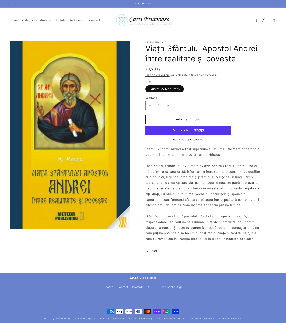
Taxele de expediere (157, 74)
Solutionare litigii (171, 287)
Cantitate (151, 97)
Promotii (138, 287)
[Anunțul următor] (275, 3)
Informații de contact (230, 318)
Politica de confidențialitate (144, 318)
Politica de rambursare (112, 318)
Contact (122, 287)
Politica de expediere (202, 318)
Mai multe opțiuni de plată (188, 139)
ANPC (151, 287)
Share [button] (154, 250)
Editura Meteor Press (164, 89)
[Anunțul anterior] (11, 3)
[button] (36, 20)
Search (108, 287)
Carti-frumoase (63, 318)
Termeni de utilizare (175, 318)
